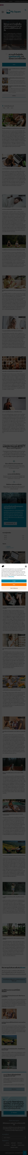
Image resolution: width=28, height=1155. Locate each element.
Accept (14, 581)
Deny (14, 584)
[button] (26, 566)
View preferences (14, 588)
